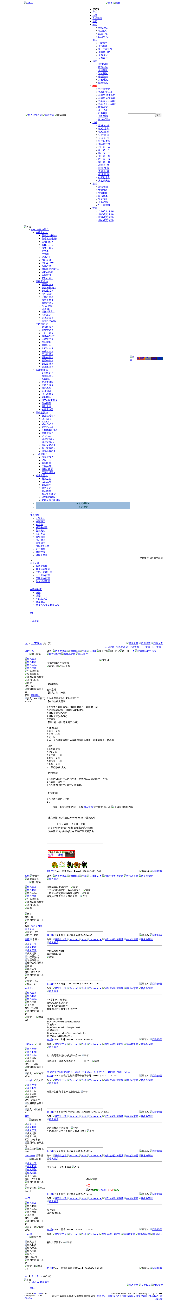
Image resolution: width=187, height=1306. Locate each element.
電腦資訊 (42, 281)
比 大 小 (104, 153)
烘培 (38, 595)
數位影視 (47, 363)
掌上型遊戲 (48, 448)
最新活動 (103, 202)
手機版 (140, 358)
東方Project (47, 427)
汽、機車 (47, 394)
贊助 (94, 24)
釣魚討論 (47, 348)
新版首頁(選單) (106, 217)
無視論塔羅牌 (50, 269)
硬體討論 (47, 284)
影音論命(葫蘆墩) (107, 101)
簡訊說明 (103, 64)
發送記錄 (103, 76)
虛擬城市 (47, 457)
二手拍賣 (47, 466)
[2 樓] (50, 983)
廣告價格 (103, 46)
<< (26, 643)
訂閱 (148, 358)
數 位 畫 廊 (103, 131)
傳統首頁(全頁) (106, 214)
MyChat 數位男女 (40, 229)
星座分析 (103, 110)
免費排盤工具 (105, 92)
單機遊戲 (47, 433)
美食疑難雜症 (43, 569)
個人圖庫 (46, 491)
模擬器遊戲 (48, 451)
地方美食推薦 (43, 575)
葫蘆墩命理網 (49, 238)
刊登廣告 (103, 43)
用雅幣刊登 (104, 52)
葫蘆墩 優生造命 (106, 95)
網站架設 (47, 317)
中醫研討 (46, 275)
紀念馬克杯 (104, 37)
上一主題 (146, 647)
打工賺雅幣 (104, 205)
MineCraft (47, 424)
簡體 (159, 358)
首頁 (94, 208)
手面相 (45, 254)
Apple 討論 (48, 306)
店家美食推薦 (43, 578)
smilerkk (29, 988)
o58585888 (30, 1155)
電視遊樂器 (48, 445)
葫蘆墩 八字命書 (106, 98)
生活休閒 (42, 324)
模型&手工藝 (49, 400)
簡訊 (94, 61)
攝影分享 (47, 357)
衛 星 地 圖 (103, 174)
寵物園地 (46, 397)
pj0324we (29, 1044)
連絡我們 (154, 1296)
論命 (94, 86)
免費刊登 (103, 55)
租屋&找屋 (47, 469)
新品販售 (46, 463)
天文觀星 (47, 354)
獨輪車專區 (47, 409)
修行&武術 (48, 272)
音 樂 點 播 (103, 171)
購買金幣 (103, 67)
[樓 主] (50, 871)
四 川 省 (104, 147)
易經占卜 (47, 257)
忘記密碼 (97, 18)
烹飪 (38, 592)
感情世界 (47, 330)
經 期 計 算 (103, 165)
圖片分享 (47, 360)
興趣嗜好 (42, 370)
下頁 (36, 643)
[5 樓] (50, 1111)
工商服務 (41, 454)
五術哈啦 (47, 278)
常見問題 (103, 199)
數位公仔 (103, 30)
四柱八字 (47, 244)
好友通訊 (103, 79)
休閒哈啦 (47, 327)
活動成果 (46, 481)
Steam (45, 421)
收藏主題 (134, 647)
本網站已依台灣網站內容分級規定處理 (128, 1296)
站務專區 (42, 475)
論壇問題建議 (49, 497)
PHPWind (38, 1293)
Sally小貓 (29, 651)
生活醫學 (47, 339)
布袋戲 (46, 379)
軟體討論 (47, 303)
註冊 (94, 15)
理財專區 (46, 388)
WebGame (47, 436)
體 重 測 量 (103, 168)
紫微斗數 (47, 248)
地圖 (153, 358)
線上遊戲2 (48, 442)
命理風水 (42, 232)
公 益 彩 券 (103, 138)
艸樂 (27, 1116)
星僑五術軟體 (49, 235)
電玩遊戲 (42, 412)
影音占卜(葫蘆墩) (107, 104)
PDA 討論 (47, 293)
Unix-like (46, 309)
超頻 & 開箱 (49, 287)
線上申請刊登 (105, 49)
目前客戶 (103, 58)
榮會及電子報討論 (51, 500)
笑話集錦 (47, 366)
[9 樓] (50, 1268)
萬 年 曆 (104, 162)
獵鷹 (27, 939)
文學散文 (47, 373)
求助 (94, 183)
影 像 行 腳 (103, 125)
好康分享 (46, 460)
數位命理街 (104, 119)
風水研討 (47, 260)
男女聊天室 (104, 180)
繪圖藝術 (47, 376)
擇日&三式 (48, 263)
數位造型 (46, 484)
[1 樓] (50, 935)
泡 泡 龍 (104, 156)
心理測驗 (47, 391)
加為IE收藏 (122, 647)
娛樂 (94, 122)
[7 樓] (50, 1193)
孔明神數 (103, 113)
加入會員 (88, 807)
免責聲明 (101, 1296)
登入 (94, 12)
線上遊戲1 (48, 439)
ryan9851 (29, 1234)
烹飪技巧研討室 (44, 572)
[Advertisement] (147, 634)
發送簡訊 (103, 70)
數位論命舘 (104, 89)
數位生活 (47, 290)
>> (40, 643)
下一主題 (156, 647)
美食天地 (47, 385)
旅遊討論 (47, 351)
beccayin (29, 1080)
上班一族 (47, 333)
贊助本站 (103, 27)
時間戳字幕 (104, 177)
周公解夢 (103, 116)
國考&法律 (48, 336)
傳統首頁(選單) (106, 220)
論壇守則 (103, 186)
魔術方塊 (46, 406)
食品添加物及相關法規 (47, 605)
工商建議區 (48, 472)
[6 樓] (50, 1151)
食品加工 (40, 601)
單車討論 (47, 345)
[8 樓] (50, 1229)
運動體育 (47, 342)
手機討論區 (47, 297)
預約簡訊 (103, 73)
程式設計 (46, 314)
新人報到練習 (49, 494)
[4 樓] (50, 1075)
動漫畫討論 (48, 382)
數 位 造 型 (103, 128)
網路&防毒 (48, 311)
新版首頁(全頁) (106, 211)
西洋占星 (46, 266)
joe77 (27, 1198)
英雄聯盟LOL (49, 430)
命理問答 (47, 241)
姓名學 (45, 251)
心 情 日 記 (103, 134)
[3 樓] (50, 1039)
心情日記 (46, 488)
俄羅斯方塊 (104, 144)
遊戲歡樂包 (48, 415)
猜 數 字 (104, 150)
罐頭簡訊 (103, 82)
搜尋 (94, 21)
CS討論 (46, 418)
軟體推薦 (47, 300)
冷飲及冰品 (41, 598)
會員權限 (103, 193)
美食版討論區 (43, 581)
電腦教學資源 (49, 321)
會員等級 (103, 190)
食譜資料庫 (41, 566)
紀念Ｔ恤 (103, 33)
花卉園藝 (46, 403)
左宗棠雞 (34, 621)
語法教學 (103, 196)
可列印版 (110, 647)
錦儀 (27, 876)
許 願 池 (104, 159)
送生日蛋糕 (104, 141)
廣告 (94, 40)
